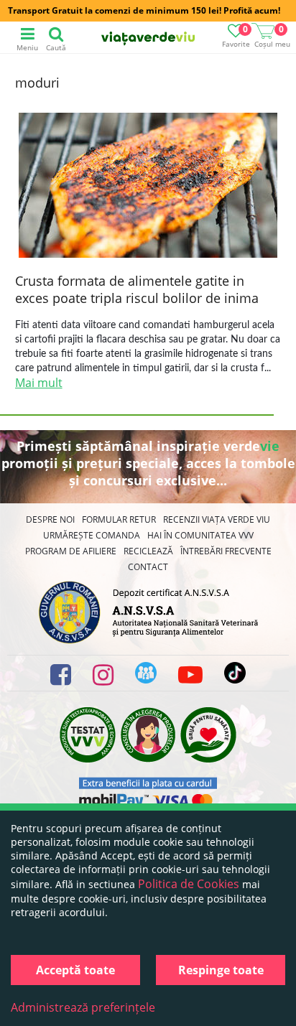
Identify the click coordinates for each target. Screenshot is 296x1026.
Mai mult (39, 383)
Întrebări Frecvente (226, 551)
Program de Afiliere (70, 551)
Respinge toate (221, 970)
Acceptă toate (75, 970)
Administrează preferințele (83, 1007)
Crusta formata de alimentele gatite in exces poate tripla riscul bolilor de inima (137, 289)
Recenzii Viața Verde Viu (216, 519)
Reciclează (148, 551)
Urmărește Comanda (91, 535)
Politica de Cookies (188, 884)
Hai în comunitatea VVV (200, 535)
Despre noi (50, 519)
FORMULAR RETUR (119, 519)
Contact (148, 567)
